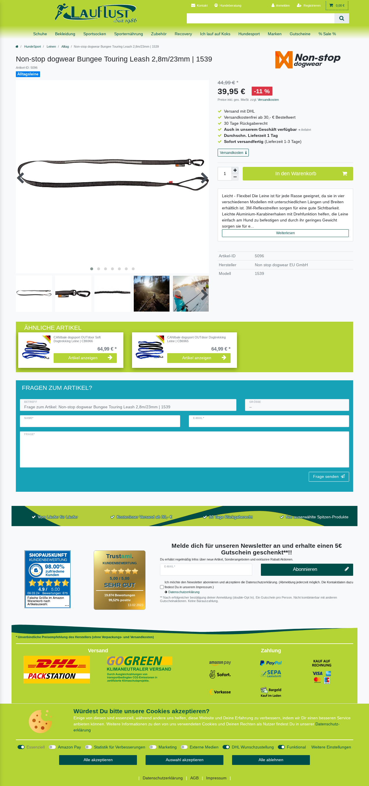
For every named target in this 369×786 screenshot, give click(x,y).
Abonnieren (305, 569)
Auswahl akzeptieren (185, 759)
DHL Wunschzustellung (253, 747)
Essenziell (36, 747)
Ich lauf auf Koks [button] (215, 33)
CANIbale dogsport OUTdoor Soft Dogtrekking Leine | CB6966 (77, 339)
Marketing (168, 747)
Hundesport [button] (249, 33)
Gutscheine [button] (300, 33)
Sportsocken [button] (94, 33)
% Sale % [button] (327, 33)
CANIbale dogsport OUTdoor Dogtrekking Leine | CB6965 (196, 339)
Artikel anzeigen (82, 357)
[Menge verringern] (234, 177)
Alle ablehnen (271, 759)
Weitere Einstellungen (331, 747)
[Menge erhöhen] (234, 170)
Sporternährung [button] (128, 33)
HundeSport (32, 46)
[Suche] (341, 18)
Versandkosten (268, 99)
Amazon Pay (69, 747)
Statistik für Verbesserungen (119, 747)
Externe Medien (204, 747)
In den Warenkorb (295, 173)
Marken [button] (275, 33)
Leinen (51, 46)
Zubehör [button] (159, 33)
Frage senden (326, 476)
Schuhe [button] (40, 33)
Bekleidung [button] (65, 33)
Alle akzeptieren (98, 759)
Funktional (296, 747)
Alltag (65, 46)
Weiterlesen (285, 233)
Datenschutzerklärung (183, 592)
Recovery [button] (183, 33)
